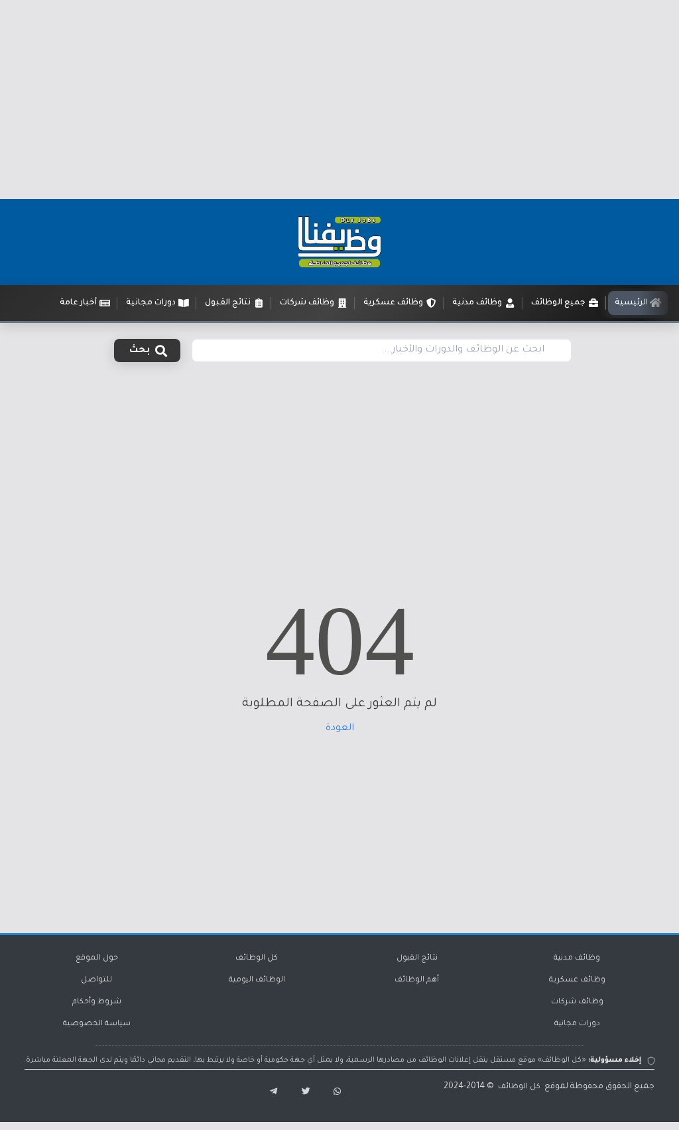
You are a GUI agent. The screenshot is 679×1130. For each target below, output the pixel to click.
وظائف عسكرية (577, 980)
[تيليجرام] (268, 1093)
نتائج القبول (417, 958)
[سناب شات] (334, 1093)
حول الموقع (97, 958)
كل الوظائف (256, 958)
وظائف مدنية (577, 958)
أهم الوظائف (417, 980)
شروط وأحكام (96, 1002)
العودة (340, 728)
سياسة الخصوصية (97, 1024)
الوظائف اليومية (257, 980)
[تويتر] (301, 1093)
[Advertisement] (339, 99)
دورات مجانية (577, 1024)
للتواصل (96, 980)
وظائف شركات (577, 1002)
